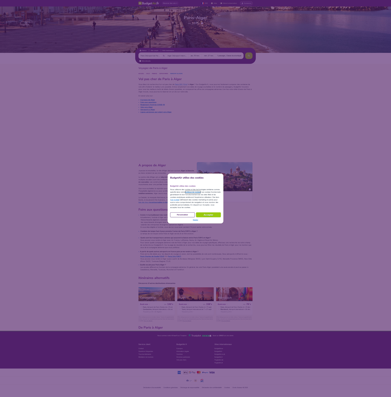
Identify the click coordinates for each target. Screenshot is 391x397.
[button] (195, 220)
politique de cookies (192, 192)
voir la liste (175, 200)
